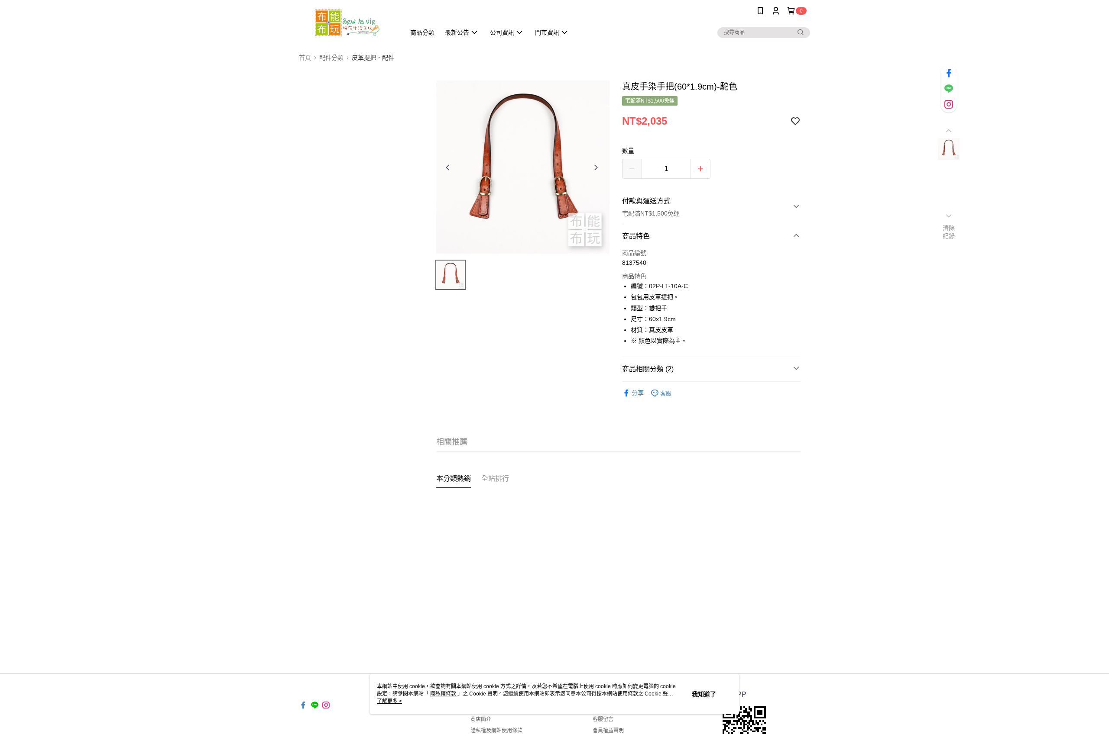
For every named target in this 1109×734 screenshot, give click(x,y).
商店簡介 (480, 719)
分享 (638, 393)
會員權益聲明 (608, 731)
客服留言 (603, 719)
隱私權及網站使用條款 (496, 731)
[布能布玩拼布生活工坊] (347, 23)
